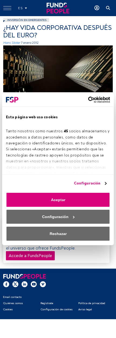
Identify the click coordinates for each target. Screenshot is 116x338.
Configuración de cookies (56, 309)
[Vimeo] (43, 284)
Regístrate (46, 303)
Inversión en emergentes (26, 20)
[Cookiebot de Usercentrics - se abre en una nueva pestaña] (86, 100)
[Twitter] (15, 284)
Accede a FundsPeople (30, 255)
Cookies (8, 309)
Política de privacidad (91, 303)
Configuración (87, 183)
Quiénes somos (13, 303)
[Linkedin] (25, 284)
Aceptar (58, 200)
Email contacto (12, 297)
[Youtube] (34, 284)
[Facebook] (6, 284)
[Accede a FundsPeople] (96, 8)
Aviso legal (85, 309)
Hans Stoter (11, 43)
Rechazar (58, 234)
